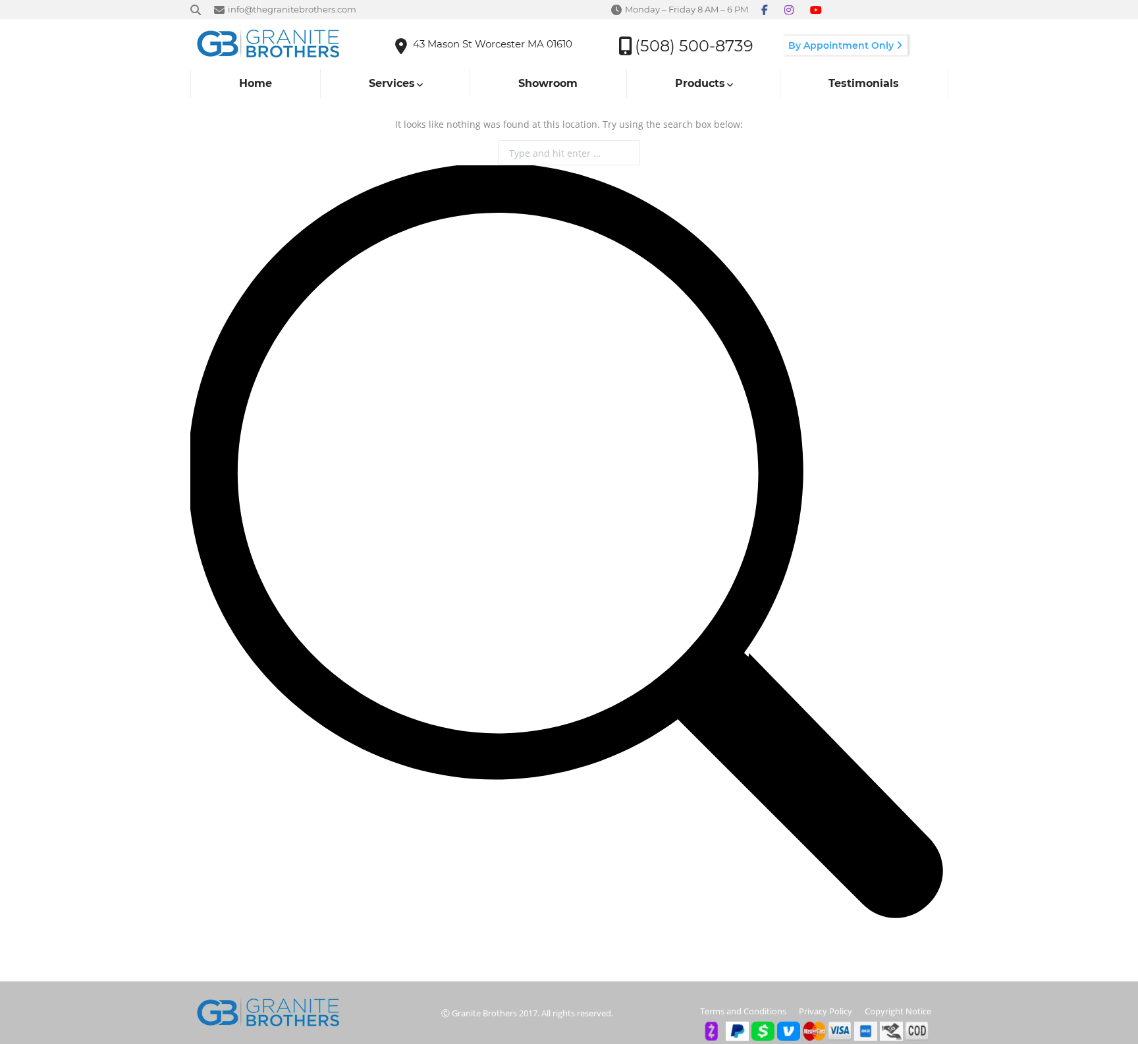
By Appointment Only (842, 45)
